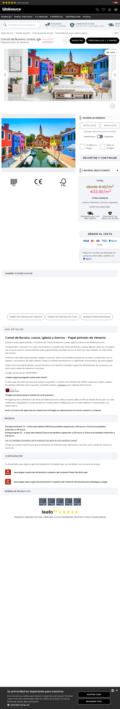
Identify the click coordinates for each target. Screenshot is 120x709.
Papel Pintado (23, 17)
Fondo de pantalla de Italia (63, 316)
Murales (6, 17)
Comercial (56, 17)
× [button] (117, 690)
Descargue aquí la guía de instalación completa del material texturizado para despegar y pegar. (61, 481)
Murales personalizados (96, 316)
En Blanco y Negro (91, 147)
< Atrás (116, 33)
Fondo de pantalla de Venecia (25, 316)
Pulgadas (108, 136)
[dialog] (60, 698)
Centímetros (89, 136)
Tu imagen (41, 17)
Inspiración (73, 17)
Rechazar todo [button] (94, 701)
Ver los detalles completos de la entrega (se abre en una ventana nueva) (41, 440)
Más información (31, 701)
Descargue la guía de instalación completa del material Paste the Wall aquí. (51, 472)
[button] (41, 705)
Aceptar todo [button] (94, 694)
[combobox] (112, 690)
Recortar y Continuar (100, 158)
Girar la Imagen (110, 147)
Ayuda (87, 17)
